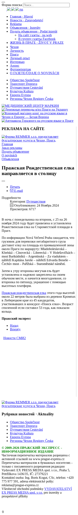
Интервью (17, 62)
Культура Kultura (21, 91)
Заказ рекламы (12, 148)
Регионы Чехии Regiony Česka (31, 98)
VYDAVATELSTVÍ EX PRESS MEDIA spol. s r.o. (37, 490)
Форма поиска (12, 5)
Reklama (16, 24)
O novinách (9, 155)
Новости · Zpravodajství (26, 20)
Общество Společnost (25, 80)
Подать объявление (15, 151)
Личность (17, 50)
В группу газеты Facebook (37, 39)
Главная (7, 144)
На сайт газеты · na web (35, 35)
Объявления (10, 159)
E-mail (18, 190)
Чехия (14, 47)
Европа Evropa (20, 95)
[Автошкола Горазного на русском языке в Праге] (37, 120)
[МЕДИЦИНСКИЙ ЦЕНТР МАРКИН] (30, 106)
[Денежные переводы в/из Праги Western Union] (35, 109)
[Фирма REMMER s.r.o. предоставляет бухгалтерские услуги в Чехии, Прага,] (39, 140)
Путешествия (35, 201)
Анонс (14, 65)
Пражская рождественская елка (24, 293)
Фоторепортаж (20, 69)
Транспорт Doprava (23, 84)
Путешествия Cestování (26, 87)
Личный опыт (20, 58)
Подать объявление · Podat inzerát (33, 31)
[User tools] (3, 181)
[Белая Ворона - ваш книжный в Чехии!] (39, 117)
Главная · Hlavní (21, 16)
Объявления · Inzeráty (25, 27)
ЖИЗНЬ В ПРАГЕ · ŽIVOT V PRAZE (37, 42)
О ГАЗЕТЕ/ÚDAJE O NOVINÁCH (34, 73)
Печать (15, 187)
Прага (14, 54)
